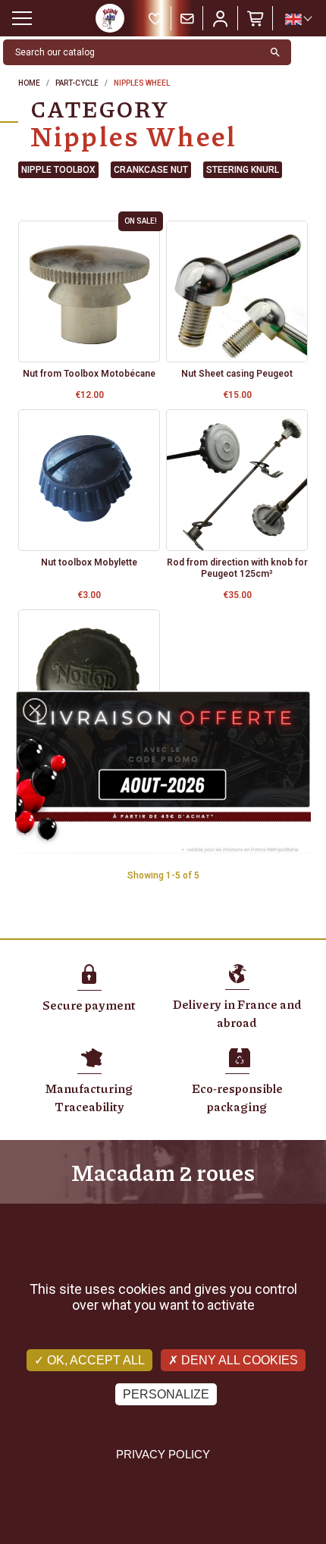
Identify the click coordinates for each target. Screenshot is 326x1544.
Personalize (166, 1394)
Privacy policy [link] (163, 1454)
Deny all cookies (238, 1360)
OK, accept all (94, 1360)
